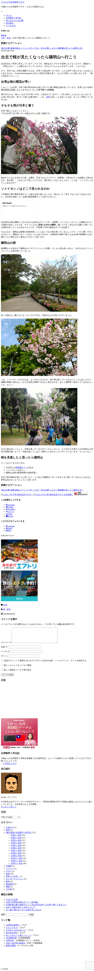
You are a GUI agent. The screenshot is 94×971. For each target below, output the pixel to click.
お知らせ (10, 827)
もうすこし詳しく (9, 807)
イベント (10, 868)
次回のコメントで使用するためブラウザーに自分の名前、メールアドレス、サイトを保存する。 (46, 661)
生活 (9, 38)
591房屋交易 (11, 938)
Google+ (12, 509)
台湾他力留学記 (13, 925)
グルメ (9, 871)
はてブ (11, 512)
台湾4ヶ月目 (16, 843)
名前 (4, 647)
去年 (48, 97)
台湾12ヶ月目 (17, 863)
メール (5, 651)
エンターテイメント (15, 879)
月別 (3, 817)
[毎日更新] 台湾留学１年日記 (18, 832)
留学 (8, 830)
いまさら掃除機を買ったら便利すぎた (61, 48)
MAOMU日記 (12, 933)
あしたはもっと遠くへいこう (18, 935)
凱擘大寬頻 (11, 946)
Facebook (11, 505)
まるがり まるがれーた (16, 930)
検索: (3, 914)
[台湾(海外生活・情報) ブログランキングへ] (80, 495)
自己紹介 (10, 23)
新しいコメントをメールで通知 (17, 665)
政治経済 (10, 884)
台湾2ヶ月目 (16, 838)
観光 (8, 881)
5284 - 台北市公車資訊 (15, 943)
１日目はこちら (10, 763)
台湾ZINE (10, 940)
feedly (10, 528)
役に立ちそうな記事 (15, 20)
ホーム (9, 15)
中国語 (9, 866)
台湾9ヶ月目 (16, 856)
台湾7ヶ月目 (16, 850)
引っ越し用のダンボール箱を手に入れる (23, 910)
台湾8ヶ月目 (16, 853)
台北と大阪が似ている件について (20, 907)
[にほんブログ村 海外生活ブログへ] (17, 495)
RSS (9, 531)
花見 (9, 609)
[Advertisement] (47, 701)
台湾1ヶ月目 (16, 835)
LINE (10, 514)
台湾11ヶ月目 (17, 861)
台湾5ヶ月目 (16, 845)
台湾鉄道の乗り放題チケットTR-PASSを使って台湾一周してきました (36, 905)
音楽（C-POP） (12, 876)
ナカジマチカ (12, 928)
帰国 (8, 887)
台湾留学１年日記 (14, 18)
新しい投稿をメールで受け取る (17, 670)
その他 (9, 889)
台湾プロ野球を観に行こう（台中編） (22, 902)
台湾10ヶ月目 (17, 858)
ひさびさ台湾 (12, 899)
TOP (3, 38)
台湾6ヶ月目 (16, 848)
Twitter (11, 507)
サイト (4, 656)
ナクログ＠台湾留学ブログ (12, 2)
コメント (6, 642)
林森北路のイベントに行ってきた (20, 48)
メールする (11, 26)
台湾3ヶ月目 (16, 840)
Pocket (10, 516)
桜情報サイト (21, 467)
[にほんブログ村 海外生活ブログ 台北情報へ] (53, 495)
